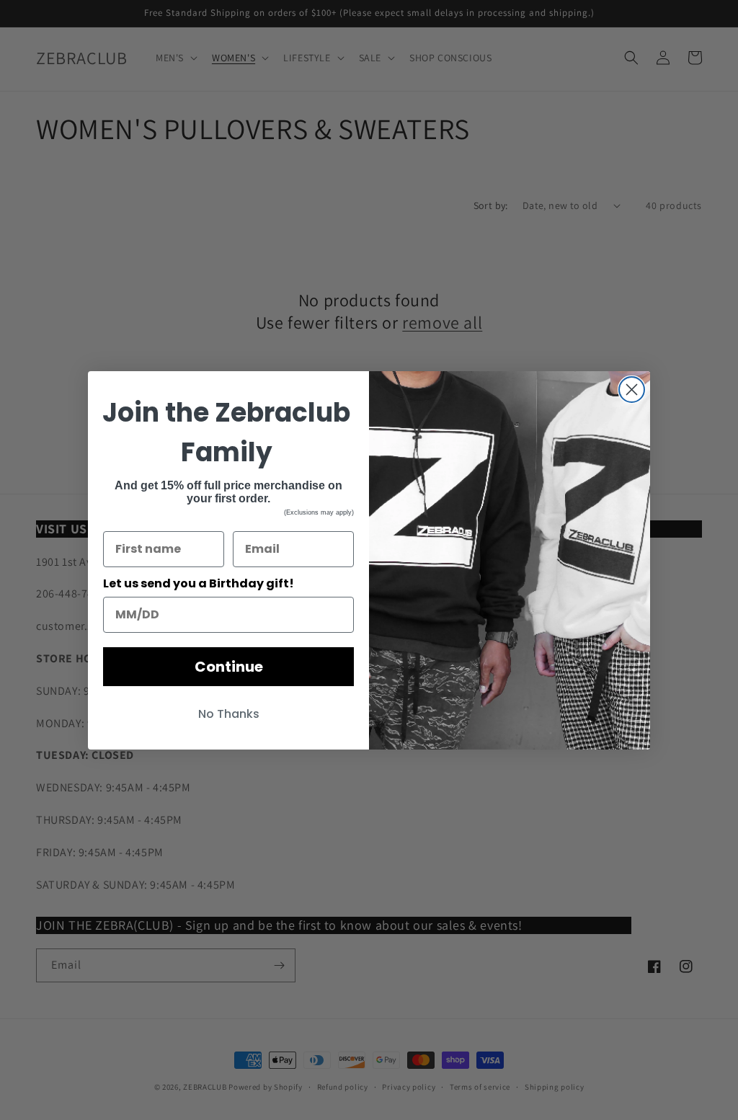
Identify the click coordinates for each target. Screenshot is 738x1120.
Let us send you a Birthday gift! (198, 583)
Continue (229, 667)
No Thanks (228, 714)
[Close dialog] (631, 389)
